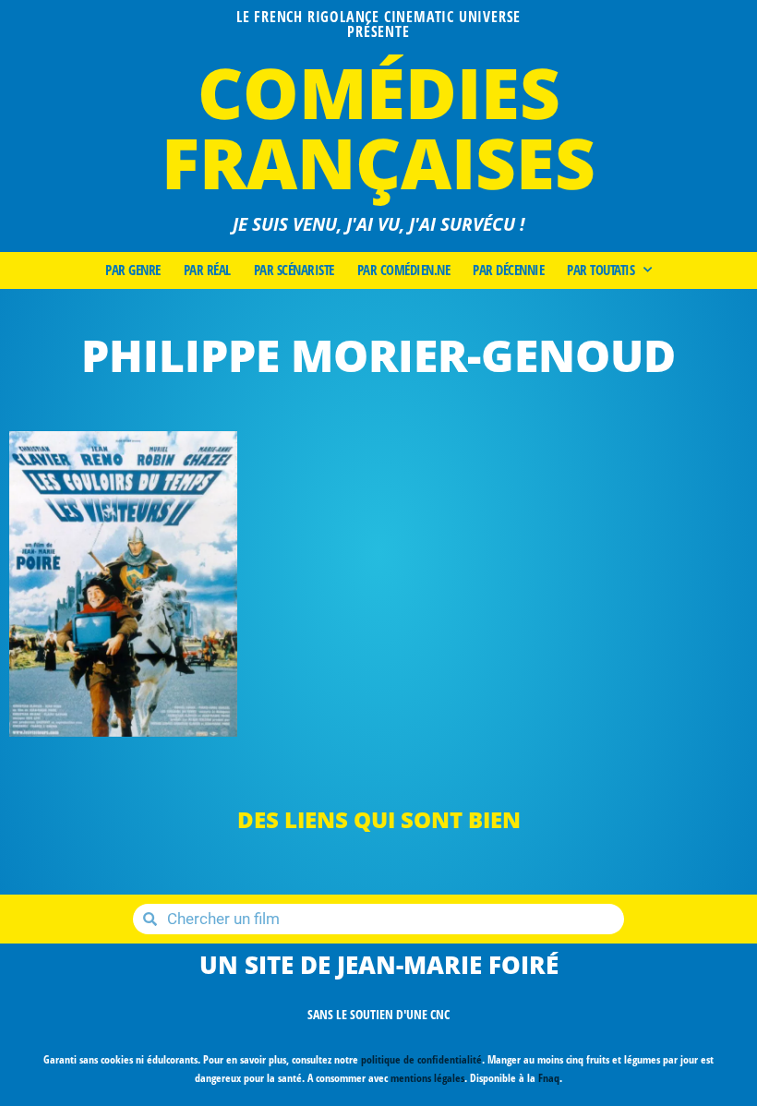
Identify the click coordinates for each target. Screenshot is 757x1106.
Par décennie (508, 270)
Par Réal (207, 270)
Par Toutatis (600, 270)
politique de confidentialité (421, 1059)
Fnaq (548, 1078)
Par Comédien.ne (404, 270)
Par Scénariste (294, 270)
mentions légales (427, 1078)
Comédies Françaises (378, 127)
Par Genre (133, 270)
